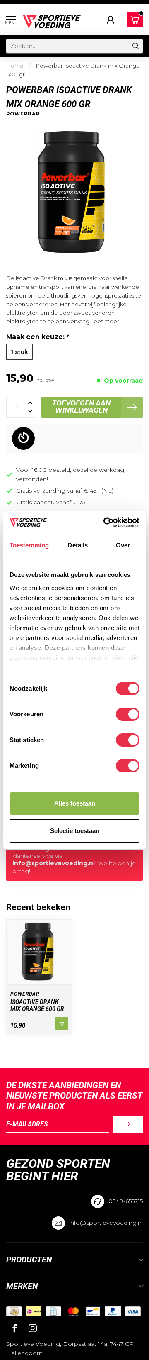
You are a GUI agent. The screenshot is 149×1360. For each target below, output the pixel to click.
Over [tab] (123, 545)
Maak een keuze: (37, 337)
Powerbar (23, 114)
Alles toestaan (74, 803)
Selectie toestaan (74, 830)
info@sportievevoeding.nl (53, 863)
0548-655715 (125, 1201)
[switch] (127, 714)
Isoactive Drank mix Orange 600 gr (37, 1005)
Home (15, 65)
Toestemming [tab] (29, 545)
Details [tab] (77, 545)
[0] (135, 20)
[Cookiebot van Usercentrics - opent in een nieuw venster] (105, 522)
